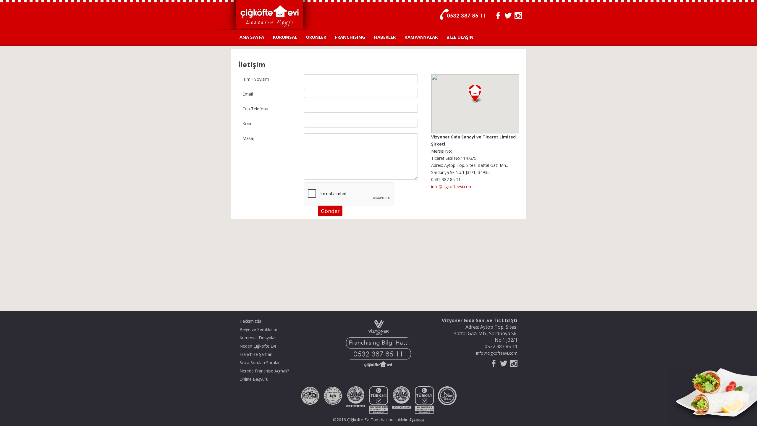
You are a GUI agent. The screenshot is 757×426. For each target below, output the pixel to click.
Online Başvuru (254, 379)
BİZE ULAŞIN (460, 37)
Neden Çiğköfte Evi (258, 346)
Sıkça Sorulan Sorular (260, 362)
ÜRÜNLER (316, 37)
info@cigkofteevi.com (452, 186)
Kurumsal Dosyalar (258, 338)
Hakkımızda (250, 321)
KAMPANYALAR (421, 37)
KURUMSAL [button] (285, 37)
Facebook (498, 15)
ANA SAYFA (252, 37)
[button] (475, 94)
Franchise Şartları (256, 354)
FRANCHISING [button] (350, 37)
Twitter (508, 15)
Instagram (518, 15)
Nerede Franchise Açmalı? (264, 371)
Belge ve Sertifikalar (258, 329)
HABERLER (385, 37)
